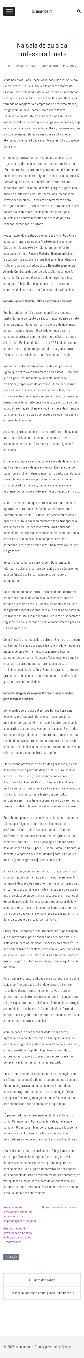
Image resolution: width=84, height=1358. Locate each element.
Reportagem (68, 66)
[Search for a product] (79, 11)
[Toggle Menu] (9, 11)
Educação (11, 1257)
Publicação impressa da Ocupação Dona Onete (40, 1292)
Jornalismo (50, 66)
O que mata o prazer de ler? (59, 1207)
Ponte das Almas (43, 1279)
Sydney (66, 1346)
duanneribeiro (42, 11)
